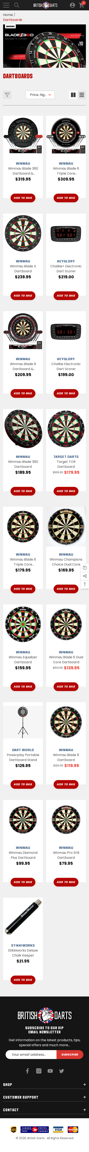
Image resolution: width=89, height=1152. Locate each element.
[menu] (6, 5)
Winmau (23, 163)
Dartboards (12, 19)
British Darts (36, 1138)
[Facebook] (27, 1071)
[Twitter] (61, 1071)
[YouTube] (50, 1071)
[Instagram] (38, 1071)
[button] (17, 5)
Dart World (23, 750)
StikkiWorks (23, 945)
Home (8, 14)
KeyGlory (66, 261)
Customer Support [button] (20, 1097)
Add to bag (23, 197)
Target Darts (66, 456)
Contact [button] (11, 1109)
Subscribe (70, 1054)
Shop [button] (7, 1084)
